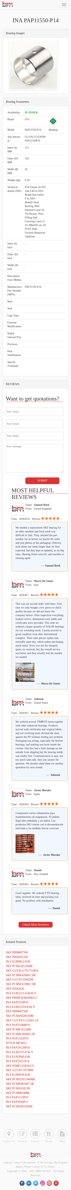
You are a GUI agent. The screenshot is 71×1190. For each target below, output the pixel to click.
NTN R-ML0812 (16, 1043)
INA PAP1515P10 (17, 1097)
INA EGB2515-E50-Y (19, 1052)
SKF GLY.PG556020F (20, 979)
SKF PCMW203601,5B (20, 1034)
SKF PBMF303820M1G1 (21, 997)
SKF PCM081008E (18, 1092)
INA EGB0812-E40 (18, 961)
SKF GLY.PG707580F (20, 1070)
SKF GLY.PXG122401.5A (22, 1020)
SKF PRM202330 (17, 956)
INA (27, 119)
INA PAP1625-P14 (17, 1061)
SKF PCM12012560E (19, 966)
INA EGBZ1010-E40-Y (20, 1006)
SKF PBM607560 (17, 1011)
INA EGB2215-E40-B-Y (21, 993)
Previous (15, 65)
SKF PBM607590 (17, 952)
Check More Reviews (36, 924)
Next (51, 65)
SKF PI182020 (15, 988)
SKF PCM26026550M (20, 1015)
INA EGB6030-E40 (18, 1074)
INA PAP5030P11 (17, 1101)
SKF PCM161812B (18, 1088)
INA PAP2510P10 (17, 1002)
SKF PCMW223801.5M (21, 984)
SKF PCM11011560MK (20, 1079)
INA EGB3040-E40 (18, 1056)
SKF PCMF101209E (18, 1029)
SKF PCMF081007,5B (20, 1083)
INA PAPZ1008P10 (18, 1024)
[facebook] (22, 1183)
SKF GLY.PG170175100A (22, 970)
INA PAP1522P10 (17, 1038)
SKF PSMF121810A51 (20, 1065)
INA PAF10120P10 (18, 1047)
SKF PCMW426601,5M (21, 975)
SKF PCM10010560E (19, 1106)
